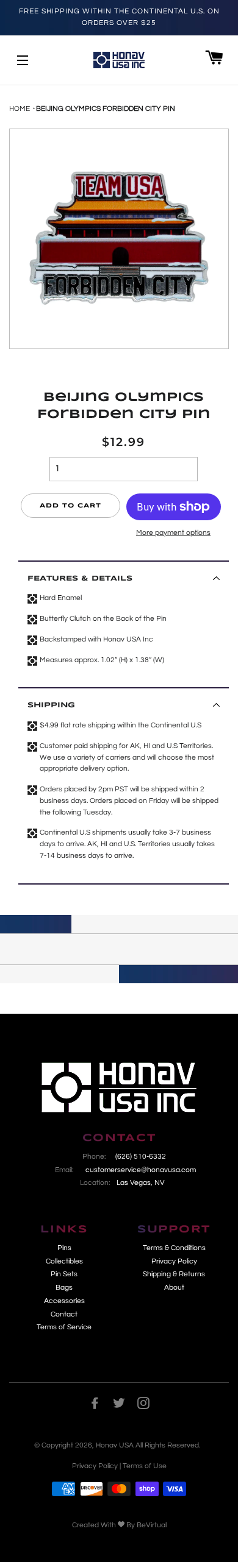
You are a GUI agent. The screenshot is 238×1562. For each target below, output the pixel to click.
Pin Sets (64, 1274)
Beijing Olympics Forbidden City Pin (105, 109)
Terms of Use (145, 1466)
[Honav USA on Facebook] (94, 1406)
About (174, 1288)
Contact (64, 1314)
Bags (64, 1288)
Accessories (64, 1301)
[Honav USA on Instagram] (143, 1406)
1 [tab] (6, 361)
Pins (64, 1248)
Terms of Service (64, 1327)
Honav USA (115, 1445)
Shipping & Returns (174, 1274)
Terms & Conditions (174, 1248)
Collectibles (64, 1261)
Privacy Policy (174, 1261)
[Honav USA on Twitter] (119, 1406)
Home (19, 109)
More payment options (173, 533)
